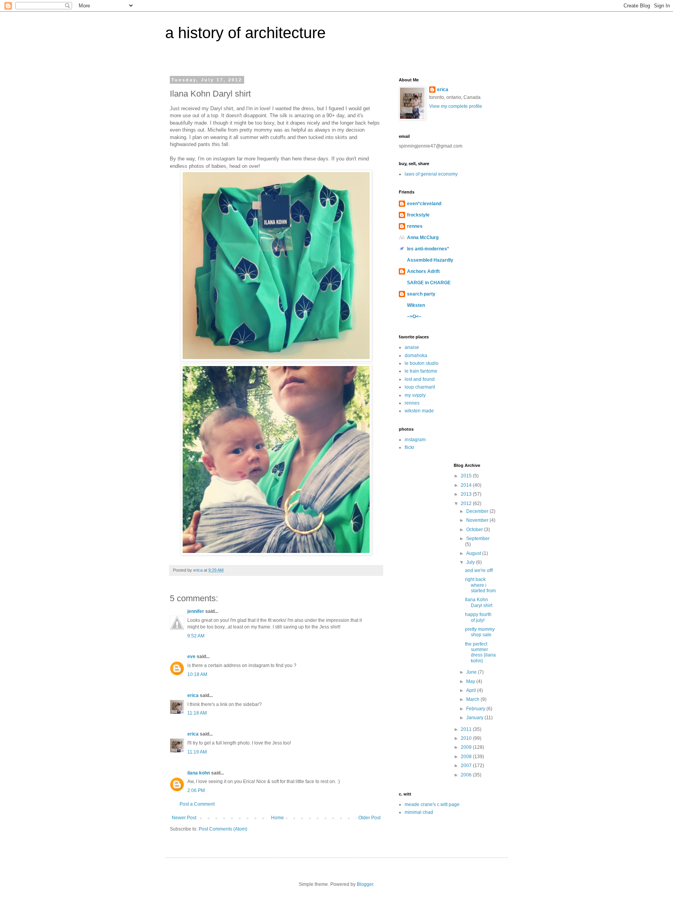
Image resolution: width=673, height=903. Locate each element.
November (478, 520)
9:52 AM (195, 636)
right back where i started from (480, 585)
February (476, 708)
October (475, 529)
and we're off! (479, 570)
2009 (467, 747)
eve (191, 656)
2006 (467, 775)
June (472, 672)
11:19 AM (197, 752)
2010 (467, 738)
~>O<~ (414, 316)
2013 (467, 494)
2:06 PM (196, 790)
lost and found (420, 379)
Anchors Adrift (423, 271)
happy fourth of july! (478, 617)
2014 (467, 485)
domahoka (416, 355)
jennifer (195, 611)
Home (277, 817)
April (471, 690)
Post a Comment (197, 804)
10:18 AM (197, 674)
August (474, 553)
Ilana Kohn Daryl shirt (478, 602)
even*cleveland (424, 203)
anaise (412, 347)
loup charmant (420, 387)
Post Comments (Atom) (223, 829)
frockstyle (418, 215)
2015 (467, 476)
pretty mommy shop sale (480, 632)
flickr (409, 447)
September (478, 538)
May (471, 681)
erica (193, 695)
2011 (467, 729)
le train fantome (421, 371)
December (478, 511)
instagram (415, 439)
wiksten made (419, 411)
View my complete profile (455, 106)
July (471, 562)
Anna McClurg (423, 237)
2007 (467, 765)
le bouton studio (422, 363)
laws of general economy (431, 174)
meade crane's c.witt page (432, 804)
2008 (467, 756)
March (473, 699)
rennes (415, 226)
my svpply (415, 395)
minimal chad (419, 812)
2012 (467, 503)
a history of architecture (245, 32)
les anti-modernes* (428, 249)
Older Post (369, 817)
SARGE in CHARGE (429, 282)
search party (421, 294)
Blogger (365, 884)
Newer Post (184, 817)
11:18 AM (197, 713)
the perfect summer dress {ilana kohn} (480, 652)
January (475, 717)
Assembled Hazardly (430, 260)
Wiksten (416, 305)
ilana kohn (198, 773)
